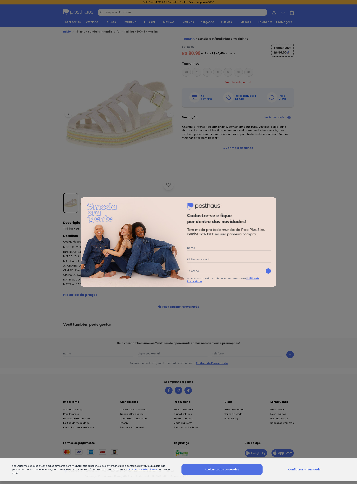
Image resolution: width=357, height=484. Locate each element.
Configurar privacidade (304, 469)
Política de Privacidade (143, 469)
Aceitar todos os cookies (222, 469)
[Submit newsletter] (268, 271)
